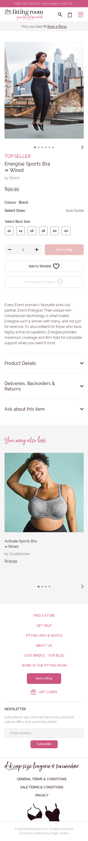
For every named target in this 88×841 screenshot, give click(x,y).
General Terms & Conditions (42, 779)
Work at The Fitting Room (44, 665)
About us (44, 645)
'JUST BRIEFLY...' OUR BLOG (44, 655)
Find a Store (44, 615)
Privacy (42, 795)
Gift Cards (48, 692)
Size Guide (75, 210)
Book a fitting (57, 26)
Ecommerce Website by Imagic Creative (44, 833)
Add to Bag (64, 249)
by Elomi (12, 178)
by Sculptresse (17, 554)
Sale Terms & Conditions (41, 787)
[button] (35, 147)
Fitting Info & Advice (44, 635)
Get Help (44, 625)
